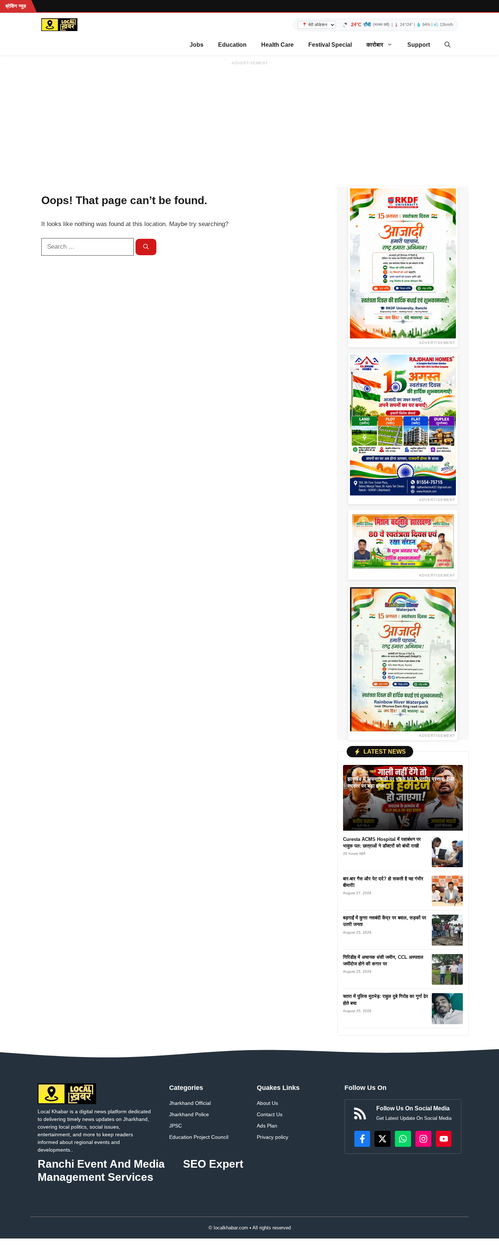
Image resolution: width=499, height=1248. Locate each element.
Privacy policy (272, 1137)
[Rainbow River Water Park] (403, 659)
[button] (447, 45)
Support (418, 45)
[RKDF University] (403, 263)
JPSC (175, 1126)
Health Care (277, 45)
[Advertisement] (249, 119)
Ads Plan (267, 1126)
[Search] (146, 247)
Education (232, 45)
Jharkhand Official (190, 1103)
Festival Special (330, 45)
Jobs (196, 45)
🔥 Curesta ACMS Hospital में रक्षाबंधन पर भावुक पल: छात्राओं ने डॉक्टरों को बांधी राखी (278, 6)
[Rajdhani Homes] (403, 425)
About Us (267, 1103)
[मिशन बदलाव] (403, 541)
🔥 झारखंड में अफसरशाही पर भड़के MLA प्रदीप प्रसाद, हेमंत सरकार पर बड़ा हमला (99, 6)
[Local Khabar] (59, 25)
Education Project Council (198, 1137)
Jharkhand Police (189, 1114)
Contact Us (269, 1114)
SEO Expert (213, 1164)
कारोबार (374, 45)
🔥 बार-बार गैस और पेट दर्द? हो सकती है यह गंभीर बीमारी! (434, 6)
